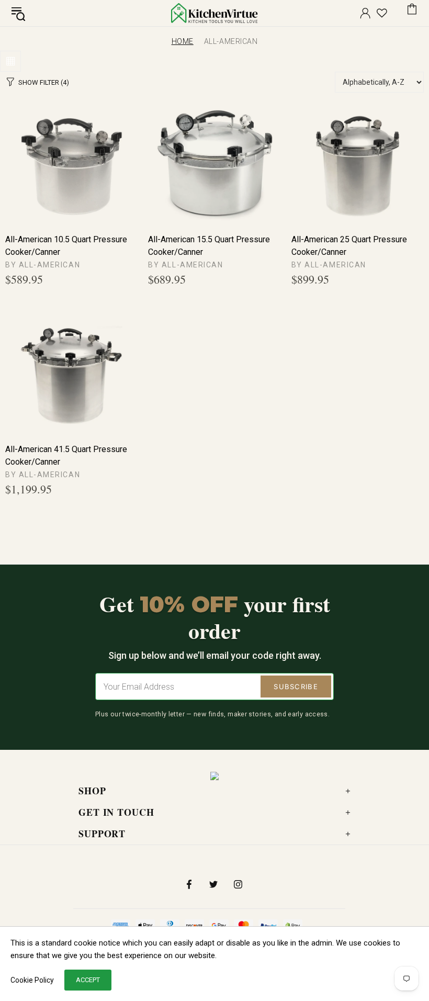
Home (183, 41)
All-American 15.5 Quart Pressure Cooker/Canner (209, 245)
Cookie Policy (32, 980)
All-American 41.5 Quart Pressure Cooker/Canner (66, 455)
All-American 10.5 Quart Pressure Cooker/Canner (66, 245)
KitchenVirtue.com (214, 13)
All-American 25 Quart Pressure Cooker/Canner (349, 245)
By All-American (42, 265)
